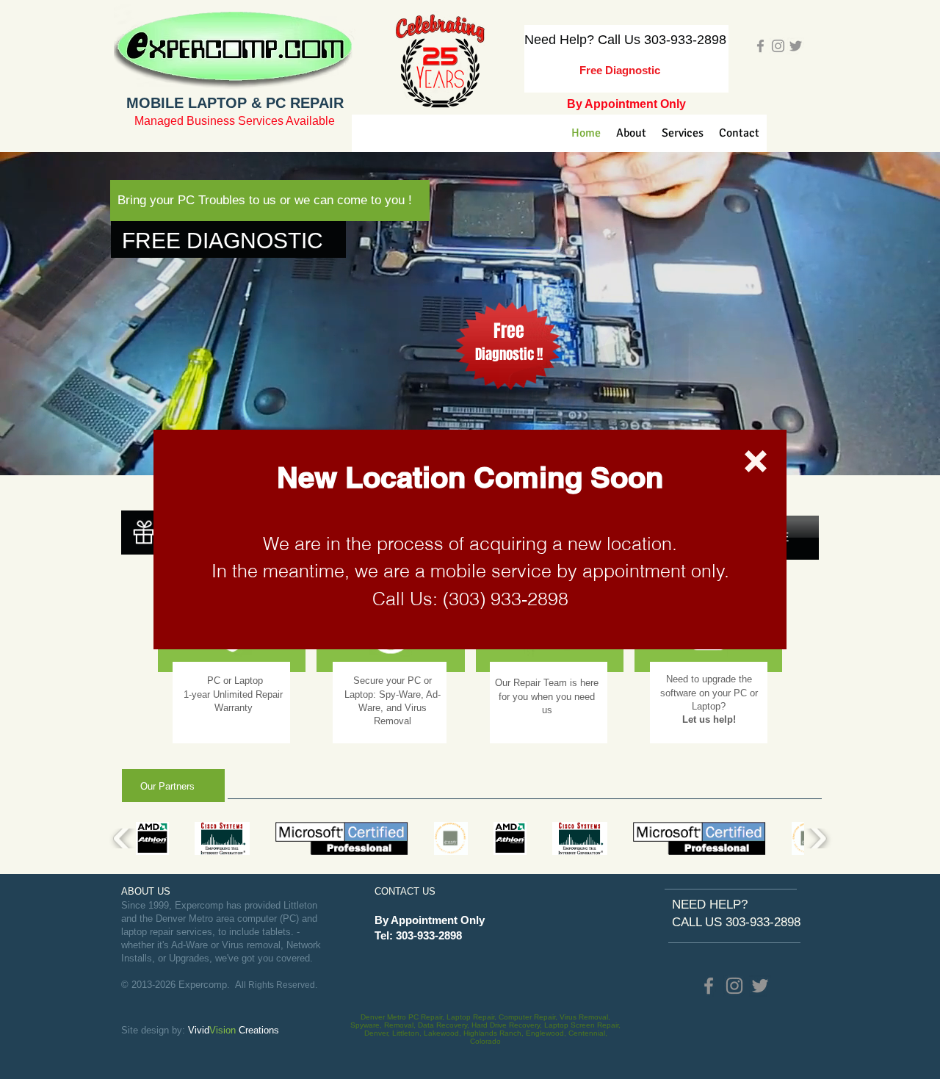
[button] (756, 461)
